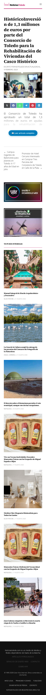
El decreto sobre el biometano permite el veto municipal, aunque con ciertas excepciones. (22, 404)
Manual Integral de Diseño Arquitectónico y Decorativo (21, 294)
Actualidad (33, 67)
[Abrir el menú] (40, 4)
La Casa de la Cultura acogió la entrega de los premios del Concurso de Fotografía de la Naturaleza (21, 349)
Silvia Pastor (8, 299)
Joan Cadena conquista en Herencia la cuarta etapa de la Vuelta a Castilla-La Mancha (22, 622)
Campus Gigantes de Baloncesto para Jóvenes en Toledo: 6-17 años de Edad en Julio (11, 161)
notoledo (20, 67)
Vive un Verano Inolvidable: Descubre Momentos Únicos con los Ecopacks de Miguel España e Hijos (22, 459)
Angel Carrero (9, 355)
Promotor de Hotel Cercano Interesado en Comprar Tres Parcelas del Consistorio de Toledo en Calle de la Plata (32, 160)
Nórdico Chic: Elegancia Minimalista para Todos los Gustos (20, 514)
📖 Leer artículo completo (23, 133)
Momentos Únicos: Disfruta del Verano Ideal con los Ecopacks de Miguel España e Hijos (22, 568)
